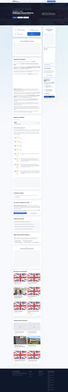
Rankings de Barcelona (36, 242)
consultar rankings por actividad (27, 108)
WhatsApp (20, 17)
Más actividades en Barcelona (18, 242)
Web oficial (26, 17)
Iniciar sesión (44, 1)
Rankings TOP (36, 1)
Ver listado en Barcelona (17, 240)
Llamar (15, 17)
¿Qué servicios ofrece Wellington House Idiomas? (22, 221)
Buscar (32, 1)
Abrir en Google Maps (47, 64)
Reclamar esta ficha (49, 75)
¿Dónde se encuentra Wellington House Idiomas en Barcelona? (24, 224)
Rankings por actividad (27, 242)
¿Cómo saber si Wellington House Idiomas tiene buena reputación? (25, 226)
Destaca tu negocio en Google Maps (20, 213)
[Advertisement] (27, 48)
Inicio (29, 1)
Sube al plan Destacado (34, 213)
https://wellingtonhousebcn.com (20, 103)
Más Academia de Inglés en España (27, 240)
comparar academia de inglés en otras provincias (31, 107)
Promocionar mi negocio (51, 1)
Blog (39, 1)
